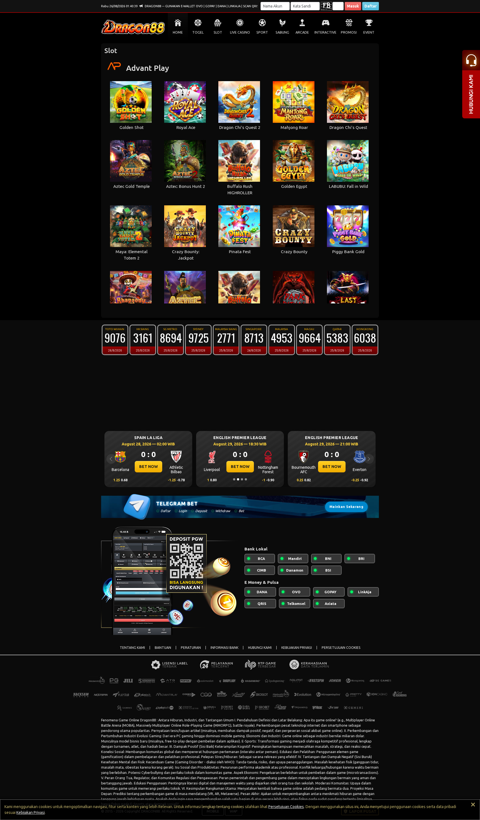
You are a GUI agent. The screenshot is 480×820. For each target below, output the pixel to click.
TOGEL (198, 32)
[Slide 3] (242, 479)
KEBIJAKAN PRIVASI (296, 647)
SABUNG (282, 32)
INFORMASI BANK (224, 647)
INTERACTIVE (325, 32)
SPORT (262, 32)
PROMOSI (349, 32)
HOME (178, 32)
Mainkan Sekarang (346, 507)
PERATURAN (191, 647)
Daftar (370, 6)
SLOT (218, 32)
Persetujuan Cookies (286, 806)
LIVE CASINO (240, 32)
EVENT (368, 32)
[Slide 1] (234, 479)
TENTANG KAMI (132, 647)
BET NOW (148, 466)
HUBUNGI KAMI (260, 647)
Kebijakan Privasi (30, 812)
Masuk (353, 6)
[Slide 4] (246, 479)
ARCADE (302, 32)
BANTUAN (163, 647)
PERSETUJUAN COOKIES (341, 647)
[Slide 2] (238, 479)
